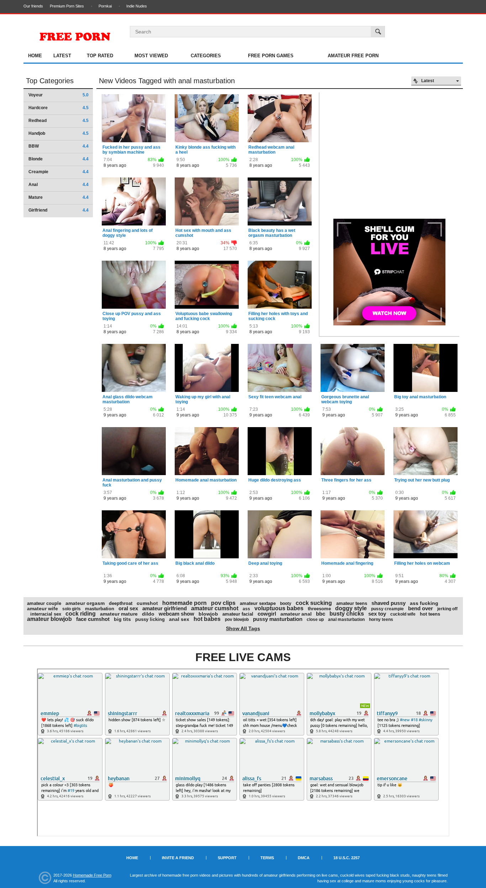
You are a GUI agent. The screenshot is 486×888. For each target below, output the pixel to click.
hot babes (207, 619)
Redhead (58, 120)
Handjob (58, 133)
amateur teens (351, 603)
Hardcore (58, 107)
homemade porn (184, 603)
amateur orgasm (85, 603)
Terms (267, 858)
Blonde (58, 158)
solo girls (71, 608)
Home (35, 55)
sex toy (377, 614)
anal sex (179, 619)
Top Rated (100, 55)
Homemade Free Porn (92, 875)
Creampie (58, 171)
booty (285, 603)
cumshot (147, 603)
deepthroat (120, 603)
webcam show (176, 614)
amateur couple (44, 603)
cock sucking (314, 603)
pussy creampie (387, 608)
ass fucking (424, 603)
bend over (420, 608)
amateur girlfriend (164, 608)
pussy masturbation (277, 619)
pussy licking (150, 619)
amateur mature (119, 614)
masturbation (99, 608)
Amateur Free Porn (353, 55)
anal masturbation (346, 619)
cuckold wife (403, 614)
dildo (148, 614)
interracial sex (45, 614)
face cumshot (93, 619)
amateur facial (237, 614)
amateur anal (296, 614)
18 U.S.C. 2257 (346, 858)
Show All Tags (243, 628)
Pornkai (105, 6)
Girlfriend (58, 210)
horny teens (381, 619)
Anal (58, 184)
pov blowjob (237, 619)
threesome (319, 608)
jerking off (447, 608)
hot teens (430, 614)
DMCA (304, 858)
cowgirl (267, 614)
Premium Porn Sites (67, 6)
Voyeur (58, 94)
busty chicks (346, 614)
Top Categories (50, 81)
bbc (320, 614)
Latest (62, 55)
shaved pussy (388, 603)
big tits (122, 619)
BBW (58, 146)
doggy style (351, 608)
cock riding (80, 614)
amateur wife (42, 608)
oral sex (128, 608)
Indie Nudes (136, 6)
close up (315, 619)
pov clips (223, 603)
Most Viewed (151, 55)
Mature (58, 197)
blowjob (208, 614)
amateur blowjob (49, 619)
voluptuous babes (278, 608)
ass (246, 608)
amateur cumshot (214, 608)
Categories (206, 55)
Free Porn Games (271, 55)
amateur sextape (258, 603)
